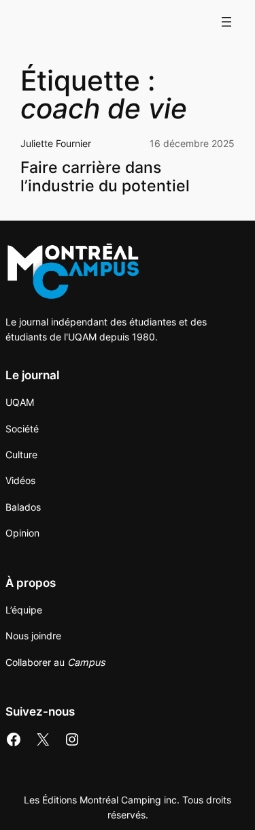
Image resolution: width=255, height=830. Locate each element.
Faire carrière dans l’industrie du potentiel (105, 176)
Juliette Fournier (55, 143)
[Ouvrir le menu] (226, 22)
